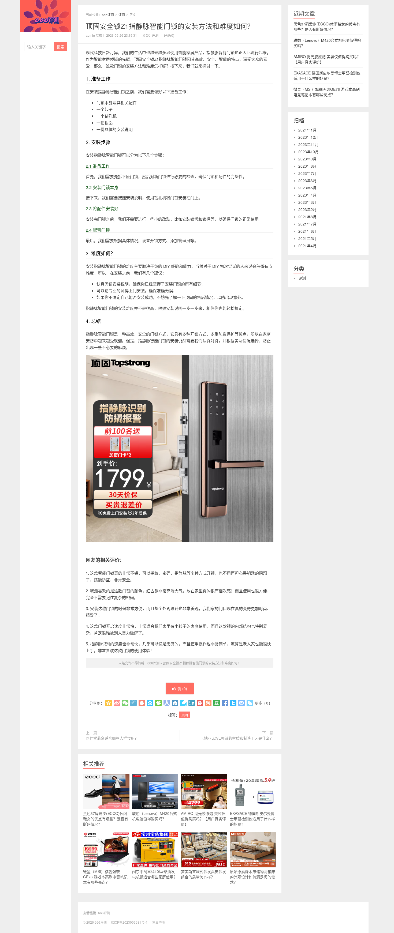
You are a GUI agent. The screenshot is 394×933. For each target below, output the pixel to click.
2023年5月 (307, 187)
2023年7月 (307, 173)
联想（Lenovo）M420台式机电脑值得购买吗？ (154, 816)
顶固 (184, 715)
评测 (121, 14)
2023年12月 (308, 137)
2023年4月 (307, 195)
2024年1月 (307, 130)
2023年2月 (307, 209)
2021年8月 (307, 216)
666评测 (45, 16)
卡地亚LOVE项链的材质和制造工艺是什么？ (236, 738)
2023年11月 (308, 144)
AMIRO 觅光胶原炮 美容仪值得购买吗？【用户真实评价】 (203, 819)
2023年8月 (307, 166)
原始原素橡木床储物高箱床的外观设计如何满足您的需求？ (252, 877)
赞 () (182, 688)
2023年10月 (308, 151)
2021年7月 (307, 224)
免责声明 (158, 922)
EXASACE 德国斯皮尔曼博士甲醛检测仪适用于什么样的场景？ (252, 819)
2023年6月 (307, 180)
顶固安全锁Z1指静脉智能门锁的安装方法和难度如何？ (170, 26)
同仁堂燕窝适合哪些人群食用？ (112, 738)
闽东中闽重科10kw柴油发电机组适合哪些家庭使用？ (154, 874)
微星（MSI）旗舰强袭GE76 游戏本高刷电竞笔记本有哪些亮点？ (105, 877)
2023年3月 (307, 202)
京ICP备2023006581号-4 (129, 922)
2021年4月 (307, 245)
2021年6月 (307, 231)
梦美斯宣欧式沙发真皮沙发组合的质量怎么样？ (203, 874)
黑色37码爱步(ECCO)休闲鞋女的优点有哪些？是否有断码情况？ (105, 819)
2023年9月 (307, 158)
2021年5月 (307, 238)
